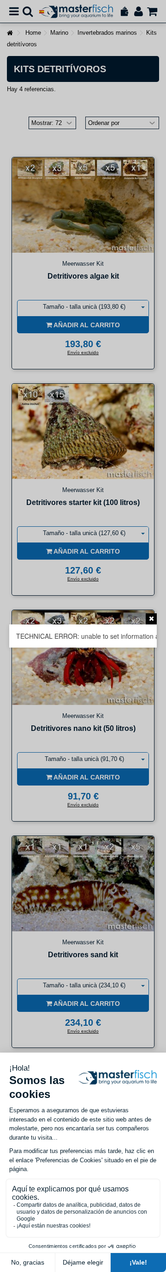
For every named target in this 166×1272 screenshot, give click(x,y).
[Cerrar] (151, 618)
